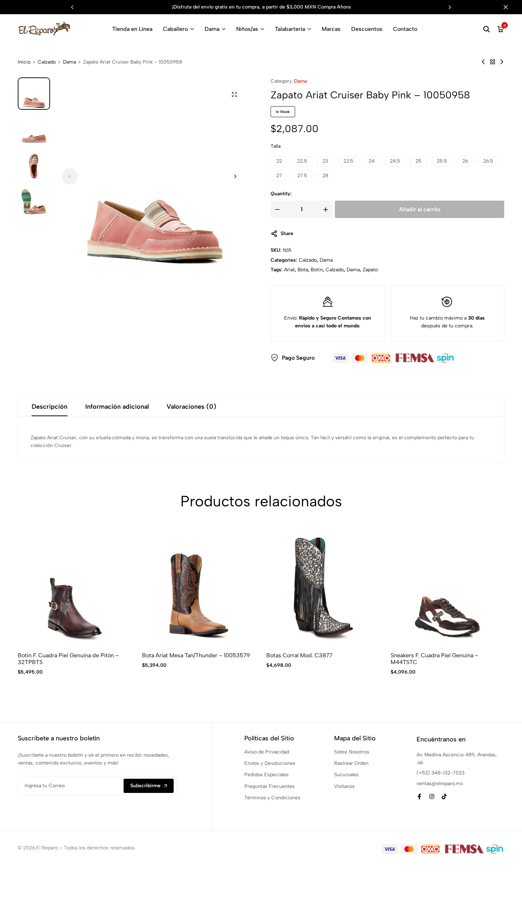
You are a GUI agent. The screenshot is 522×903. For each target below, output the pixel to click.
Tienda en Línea (132, 29)
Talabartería (290, 29)
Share (287, 233)
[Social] (419, 797)
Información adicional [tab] (117, 406)
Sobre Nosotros (351, 752)
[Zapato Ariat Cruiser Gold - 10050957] (483, 62)
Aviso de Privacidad (266, 752)
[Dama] (492, 62)
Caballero (175, 29)
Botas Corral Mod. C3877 (299, 655)
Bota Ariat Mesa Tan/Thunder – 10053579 (196, 655)
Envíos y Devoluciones (269, 763)
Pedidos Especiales (266, 775)
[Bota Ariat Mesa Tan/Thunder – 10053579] (199, 587)
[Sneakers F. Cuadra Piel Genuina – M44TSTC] (447, 587)
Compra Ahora (333, 7)
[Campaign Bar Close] (509, 7)
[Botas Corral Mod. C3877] (323, 587)
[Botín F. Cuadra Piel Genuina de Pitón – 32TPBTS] (74, 587)
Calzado (47, 62)
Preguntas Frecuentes (269, 786)
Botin (317, 270)
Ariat (289, 270)
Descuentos (366, 29)
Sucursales (346, 775)
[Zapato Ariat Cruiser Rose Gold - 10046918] (501, 62)
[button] (450, 7)
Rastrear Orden (351, 763)
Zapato (370, 270)
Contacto (405, 29)
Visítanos (344, 786)
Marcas (331, 29)
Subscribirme (145, 786)
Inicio (24, 62)
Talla (276, 146)
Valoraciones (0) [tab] (191, 406)
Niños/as (247, 29)
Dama (212, 29)
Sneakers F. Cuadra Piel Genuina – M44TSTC (434, 658)
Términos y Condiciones (272, 798)
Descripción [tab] (49, 406)
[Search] (486, 29)
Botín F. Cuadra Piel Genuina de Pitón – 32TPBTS (68, 658)
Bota (303, 270)
